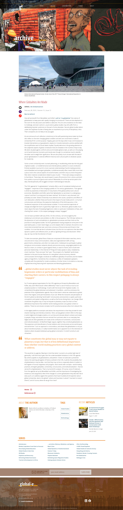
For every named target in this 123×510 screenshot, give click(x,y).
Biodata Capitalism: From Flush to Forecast (31, 446)
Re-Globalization (37, 107)
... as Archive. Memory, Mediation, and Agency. (61, 444)
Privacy (97, 489)
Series (41, 6)
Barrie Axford (29, 114)
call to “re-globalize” (63, 118)
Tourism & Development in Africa (28, 460)
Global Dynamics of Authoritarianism (58, 448)
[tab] (54, 389)
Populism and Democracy (26, 455)
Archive (52, 6)
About (92, 6)
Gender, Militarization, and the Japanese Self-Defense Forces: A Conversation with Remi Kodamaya (96, 423)
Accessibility (87, 491)
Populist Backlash (53, 455)
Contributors (66, 6)
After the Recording (82, 444)
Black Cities (51, 446)
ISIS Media (22, 453)
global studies (65, 409)
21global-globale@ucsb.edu (26, 498)
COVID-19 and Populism (83, 446)
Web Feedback (99, 491)
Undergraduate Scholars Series (56, 460)
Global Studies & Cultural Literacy (86, 448)
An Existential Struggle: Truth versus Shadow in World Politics (96, 409)
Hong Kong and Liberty (83, 451)
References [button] (28, 393)
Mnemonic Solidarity (54, 453)
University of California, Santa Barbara (27, 1)
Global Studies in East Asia (26, 451)
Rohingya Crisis (81, 458)
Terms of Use (88, 489)
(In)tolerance (22, 444)
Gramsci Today (52, 451)
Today (31, 6)
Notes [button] (26, 389)
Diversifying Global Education (27, 448)
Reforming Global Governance (27, 458)
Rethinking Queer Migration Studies (58, 458)
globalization (65, 413)
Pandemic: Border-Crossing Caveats (87, 453)
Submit (80, 6)
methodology (65, 418)
